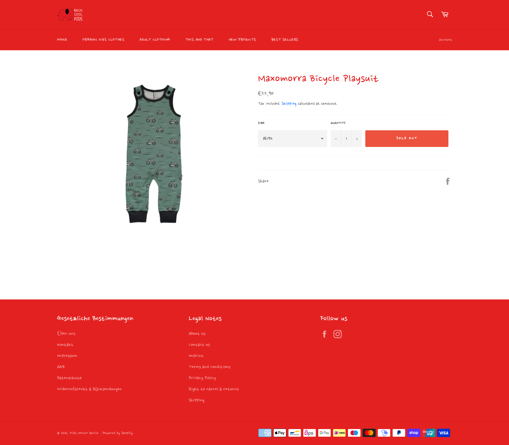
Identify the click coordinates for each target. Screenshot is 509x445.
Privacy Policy (202, 378)
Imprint (196, 356)
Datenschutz (69, 378)
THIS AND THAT (200, 39)
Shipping (289, 103)
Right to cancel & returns (214, 389)
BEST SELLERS (284, 39)
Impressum (67, 356)
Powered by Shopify (117, 433)
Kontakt (65, 345)
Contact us (199, 345)
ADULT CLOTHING (155, 39)
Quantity (338, 123)
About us (197, 334)
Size (261, 123)
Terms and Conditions (209, 367)
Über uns (66, 334)
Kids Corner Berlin (85, 433)
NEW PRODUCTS (242, 39)
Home (62, 39)
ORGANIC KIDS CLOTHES (103, 39)
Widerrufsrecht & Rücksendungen (89, 389)
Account (445, 40)
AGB (61, 367)
